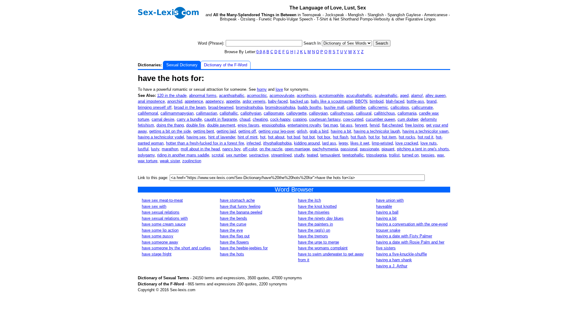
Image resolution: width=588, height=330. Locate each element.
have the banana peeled (241, 212)
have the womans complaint (323, 248)
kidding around (307, 143)
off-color (250, 149)
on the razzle (270, 149)
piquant (388, 149)
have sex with (154, 206)
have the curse (233, 224)
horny (262, 89)
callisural (363, 113)
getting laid (226, 131)
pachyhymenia (325, 149)
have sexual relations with (165, 218)
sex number (236, 155)
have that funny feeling (240, 206)
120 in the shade (172, 95)
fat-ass (346, 125)
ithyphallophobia (277, 143)
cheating (260, 119)
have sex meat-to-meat (162, 200)
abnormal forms (203, 95)
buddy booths (310, 107)
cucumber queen (380, 119)
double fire (195, 125)
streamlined (281, 155)
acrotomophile (331, 95)
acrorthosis (306, 95)
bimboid (376, 101)
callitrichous (384, 113)
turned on (410, 155)
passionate (369, 149)
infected (254, 143)
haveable (384, 206)
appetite (233, 101)
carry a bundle (189, 119)
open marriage (297, 149)
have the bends (233, 218)
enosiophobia (273, 125)
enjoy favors (248, 125)
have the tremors (313, 236)
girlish (302, 131)
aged (404, 95)
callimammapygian (177, 113)
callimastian (206, 113)
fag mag (330, 125)
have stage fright (157, 254)
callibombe (356, 107)
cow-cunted (353, 119)
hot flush (358, 137)
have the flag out (235, 236)
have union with (390, 200)
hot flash (340, 137)
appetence (194, 101)
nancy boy (231, 149)
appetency (214, 101)
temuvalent (330, 155)
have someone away (160, 242)
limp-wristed (382, 143)
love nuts (428, 143)
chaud (244, 119)
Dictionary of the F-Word (225, 65)
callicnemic (378, 107)
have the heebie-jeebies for (244, 248)
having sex (196, 137)
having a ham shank (394, 260)
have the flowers (234, 242)
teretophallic (353, 155)
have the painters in (315, 224)
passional (349, 149)
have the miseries (314, 212)
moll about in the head (200, 149)
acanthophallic (231, 95)
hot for (373, 137)
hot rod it (425, 137)
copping (300, 119)
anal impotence (151, 101)
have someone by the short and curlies (176, 248)
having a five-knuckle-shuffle (401, 254)
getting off (247, 131)
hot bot (309, 137)
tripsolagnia (376, 155)
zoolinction (191, 161)
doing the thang (170, 125)
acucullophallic (359, 95)
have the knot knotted (317, 206)
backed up (299, 101)
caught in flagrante (220, 119)
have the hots (232, 254)
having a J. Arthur (391, 266)
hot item (389, 137)
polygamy (146, 155)
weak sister (170, 161)
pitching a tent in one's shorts (423, 149)
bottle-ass (415, 101)
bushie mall (334, 107)
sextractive (259, 155)
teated (312, 155)
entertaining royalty (304, 125)
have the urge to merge (318, 242)
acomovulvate (282, 95)
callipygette (296, 113)
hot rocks (407, 137)
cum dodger (408, 119)
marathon (170, 149)
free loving (414, 125)
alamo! (417, 95)
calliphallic (229, 113)
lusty (155, 149)
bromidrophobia (249, 107)
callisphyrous (341, 113)
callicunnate (422, 107)
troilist (394, 155)
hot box (323, 137)
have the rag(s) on (314, 230)
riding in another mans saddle (183, 155)
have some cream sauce (164, 224)
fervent (361, 125)
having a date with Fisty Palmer (404, 236)
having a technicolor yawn (425, 131)
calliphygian (250, 113)
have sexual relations (160, 212)
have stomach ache (237, 200)
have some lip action (160, 230)
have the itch (309, 200)
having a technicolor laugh (377, 131)
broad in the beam (190, 107)
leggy (343, 143)
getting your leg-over (276, 131)
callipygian (318, 113)
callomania (407, 113)
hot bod (293, 137)
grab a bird (319, 131)
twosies (428, 155)
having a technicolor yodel (161, 137)
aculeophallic (386, 95)
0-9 (259, 52)
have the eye (231, 230)
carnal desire (163, 119)
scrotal (218, 155)
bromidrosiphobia (280, 107)
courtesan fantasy (325, 119)
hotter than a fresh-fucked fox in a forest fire (205, 143)
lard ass (329, 143)
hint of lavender (221, 137)
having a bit (341, 131)
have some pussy (157, 236)
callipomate (274, 113)
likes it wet (359, 143)
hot (263, 137)
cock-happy (280, 119)
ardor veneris (254, 101)
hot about (276, 137)
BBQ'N (361, 101)
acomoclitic (257, 95)
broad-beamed (220, 107)
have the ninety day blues (321, 218)
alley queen (435, 95)
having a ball (387, 212)
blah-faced (395, 101)
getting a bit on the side (170, 131)
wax (440, 155)
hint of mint (248, 137)
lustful (143, 149)
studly (299, 155)
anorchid (174, 101)
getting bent (203, 131)
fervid (374, 125)
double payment (221, 125)
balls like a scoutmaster (332, 101)
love (279, 89)
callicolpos (399, 107)
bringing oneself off (155, 107)
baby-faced (278, 101)
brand (431, 101)
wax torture (147, 161)
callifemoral (148, 113)
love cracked (406, 143)
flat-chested (392, 125)
